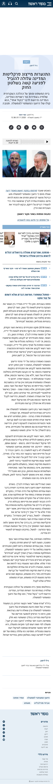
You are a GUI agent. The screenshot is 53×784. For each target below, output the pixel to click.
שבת (46, 739)
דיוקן (46, 734)
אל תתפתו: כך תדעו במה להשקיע (33, 220)
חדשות (45, 726)
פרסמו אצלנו (43, 767)
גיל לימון (33, 66)
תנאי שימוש (43, 772)
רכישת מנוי (44, 764)
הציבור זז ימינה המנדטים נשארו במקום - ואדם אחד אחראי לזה (22, 287)
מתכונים (45, 744)
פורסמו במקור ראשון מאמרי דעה (21, 190)
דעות (26, 61)
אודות (46, 761)
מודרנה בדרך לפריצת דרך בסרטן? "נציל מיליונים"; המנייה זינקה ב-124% (28, 237)
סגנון (46, 742)
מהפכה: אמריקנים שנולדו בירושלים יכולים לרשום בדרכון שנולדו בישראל (28, 254)
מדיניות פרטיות (42, 769)
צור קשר (45, 759)
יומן (46, 731)
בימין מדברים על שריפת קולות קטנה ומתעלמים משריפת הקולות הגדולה (24, 278)
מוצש (46, 736)
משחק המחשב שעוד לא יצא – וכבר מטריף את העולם (21, 270)
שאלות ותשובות (42, 774)
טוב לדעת (44, 747)
